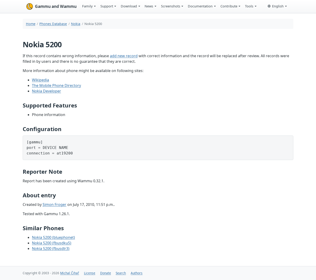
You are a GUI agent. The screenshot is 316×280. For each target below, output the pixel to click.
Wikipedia (40, 79)
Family (87, 6)
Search (121, 273)
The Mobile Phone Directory (56, 85)
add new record (124, 55)
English (278, 6)
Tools (249, 6)
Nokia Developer (46, 91)
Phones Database (53, 24)
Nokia (75, 24)
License (89, 273)
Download (129, 6)
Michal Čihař (69, 273)
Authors (137, 273)
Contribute (228, 6)
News (149, 6)
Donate (105, 273)
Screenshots (170, 6)
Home (30, 24)
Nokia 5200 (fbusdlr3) (50, 248)
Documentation (200, 6)
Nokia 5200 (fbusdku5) (51, 242)
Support (106, 6)
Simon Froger (54, 204)
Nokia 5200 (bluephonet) (53, 237)
